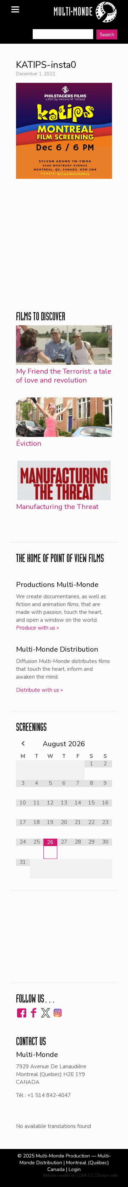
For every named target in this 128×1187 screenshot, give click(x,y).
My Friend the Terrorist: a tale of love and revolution (63, 376)
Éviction (28, 443)
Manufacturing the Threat (57, 507)
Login (75, 1169)
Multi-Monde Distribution (57, 649)
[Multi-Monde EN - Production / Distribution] (85, 12)
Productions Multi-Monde (57, 584)
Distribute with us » (39, 690)
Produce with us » (37, 627)
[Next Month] (105, 743)
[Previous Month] (23, 743)
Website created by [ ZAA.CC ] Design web (79, 1175)
